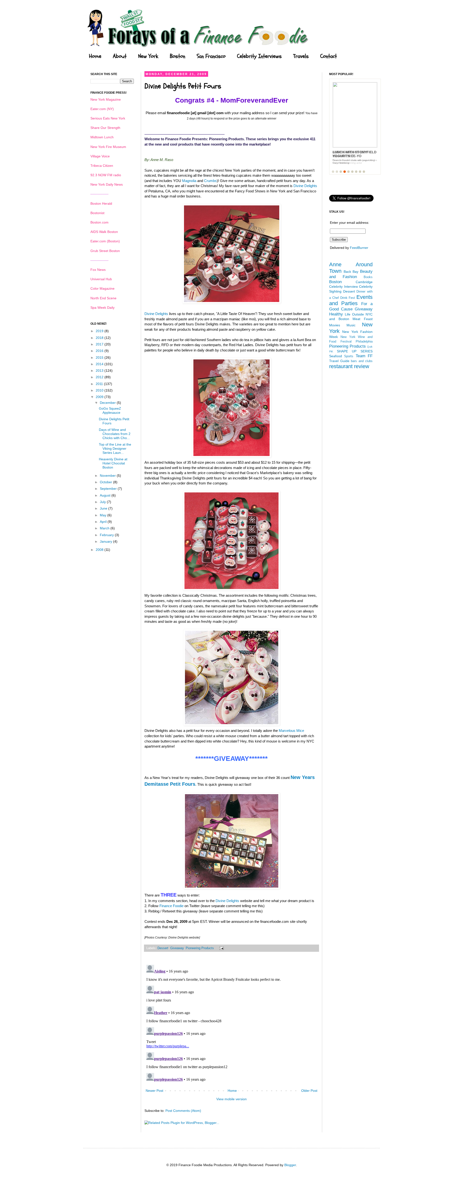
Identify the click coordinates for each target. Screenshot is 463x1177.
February (107, 535)
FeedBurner (359, 248)
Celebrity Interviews (259, 56)
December (108, 403)
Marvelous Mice (291, 731)
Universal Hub (101, 279)
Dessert (162, 948)
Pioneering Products (200, 948)
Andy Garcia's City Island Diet (350, 154)
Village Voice (100, 156)
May (103, 515)
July (103, 502)
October (106, 482)
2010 (100, 390)
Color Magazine (102, 288)
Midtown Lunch (102, 137)
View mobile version (231, 1099)
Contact (328, 56)
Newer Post (154, 1091)
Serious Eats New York (107, 118)
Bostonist (97, 213)
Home (95, 56)
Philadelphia (364, 341)
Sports (348, 356)
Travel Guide (339, 361)
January (106, 541)
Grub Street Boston (105, 251)
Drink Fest (347, 298)
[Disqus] (231, 1023)
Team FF (364, 356)
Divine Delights (305, 186)
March (105, 528)
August (105, 495)
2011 (100, 384)
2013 (100, 370)
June (104, 508)
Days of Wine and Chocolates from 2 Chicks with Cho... (114, 434)
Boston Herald (101, 203)
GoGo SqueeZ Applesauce (110, 410)
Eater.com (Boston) (105, 241)
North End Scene (103, 298)
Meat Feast (363, 319)
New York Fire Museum (108, 147)
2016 (100, 351)
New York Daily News (106, 184)
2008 (100, 550)
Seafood (335, 356)
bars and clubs (362, 361)
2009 (100, 397)
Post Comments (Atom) (183, 1111)
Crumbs (210, 181)
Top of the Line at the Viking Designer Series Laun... (115, 448)
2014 (100, 364)
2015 (100, 357)
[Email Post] (221, 948)
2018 (100, 338)
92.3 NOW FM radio (105, 175)
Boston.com (99, 222)
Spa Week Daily (102, 307)
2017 (100, 344)
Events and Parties (351, 300)
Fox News (98, 270)
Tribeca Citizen (101, 166)
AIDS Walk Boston (104, 232)
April (104, 522)
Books (368, 277)
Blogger (290, 1165)
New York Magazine (105, 99)
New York (148, 56)
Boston (177, 56)
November (108, 475)
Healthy (336, 314)
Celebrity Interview (343, 286)
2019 (100, 331)
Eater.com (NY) (102, 109)
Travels (301, 56)
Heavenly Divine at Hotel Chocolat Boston (113, 463)
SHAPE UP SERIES (355, 351)
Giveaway (177, 948)
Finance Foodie (171, 906)
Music (351, 325)
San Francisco (211, 56)
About (120, 56)
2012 (100, 377)
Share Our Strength (105, 128)
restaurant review (349, 366)
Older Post (309, 1091)
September (109, 488)
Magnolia (189, 181)
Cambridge (364, 282)
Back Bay (351, 271)
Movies (334, 325)
